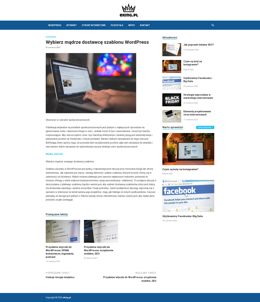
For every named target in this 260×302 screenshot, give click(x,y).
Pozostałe (117, 25)
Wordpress (51, 37)
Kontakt (145, 25)
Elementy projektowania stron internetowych (197, 113)
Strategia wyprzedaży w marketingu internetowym (198, 96)
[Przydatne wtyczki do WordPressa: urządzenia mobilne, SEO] (101, 232)
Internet (71, 25)
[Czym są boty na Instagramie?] (171, 61)
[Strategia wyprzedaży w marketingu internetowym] (171, 95)
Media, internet (54, 154)
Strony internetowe (94, 25)
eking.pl (67, 297)
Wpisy (131, 25)
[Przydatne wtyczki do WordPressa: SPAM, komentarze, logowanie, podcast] (63, 232)
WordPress (54, 25)
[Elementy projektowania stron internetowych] (171, 111)
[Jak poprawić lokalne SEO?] (171, 45)
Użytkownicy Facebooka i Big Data (182, 216)
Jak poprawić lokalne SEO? (198, 44)
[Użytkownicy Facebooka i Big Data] (171, 78)
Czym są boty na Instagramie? (192, 63)
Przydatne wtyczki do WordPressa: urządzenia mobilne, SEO (98, 250)
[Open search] (212, 25)
